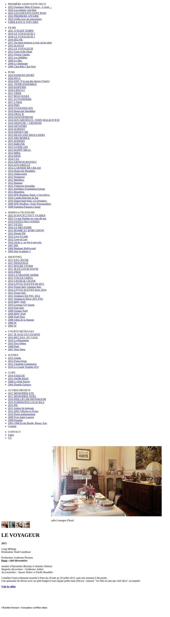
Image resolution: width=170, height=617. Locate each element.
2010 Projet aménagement (21, 414)
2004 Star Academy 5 (19, 251)
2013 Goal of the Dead (20, 51)
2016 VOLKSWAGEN (20, 108)
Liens (11, 434)
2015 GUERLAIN (18, 147)
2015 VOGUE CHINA (20, 278)
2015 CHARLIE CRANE (22, 281)
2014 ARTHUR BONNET (22, 162)
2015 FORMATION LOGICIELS (26, 402)
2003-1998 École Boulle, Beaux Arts (27, 423)
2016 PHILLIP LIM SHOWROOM (27, 399)
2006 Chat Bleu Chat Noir (22, 66)
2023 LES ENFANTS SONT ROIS (27, 13)
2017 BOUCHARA (18, 96)
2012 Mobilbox (16, 179)
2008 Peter (13, 346)
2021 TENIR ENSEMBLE (22, 84)
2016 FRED (14, 272)
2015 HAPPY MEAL (19, 150)
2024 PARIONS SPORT (21, 75)
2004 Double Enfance (19, 384)
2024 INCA (14, 78)
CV (10, 437)
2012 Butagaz (15, 182)
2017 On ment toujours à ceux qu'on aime (30, 42)
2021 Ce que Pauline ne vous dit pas (27, 218)
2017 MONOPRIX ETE (21, 393)
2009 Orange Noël (18, 310)
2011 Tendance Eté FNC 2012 (24, 295)
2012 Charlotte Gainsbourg (22, 364)
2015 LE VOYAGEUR (20, 48)
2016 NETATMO (17, 126)
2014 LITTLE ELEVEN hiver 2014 (27, 289)
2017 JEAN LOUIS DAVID (23, 269)
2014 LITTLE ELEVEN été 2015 (26, 283)
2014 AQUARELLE (19, 165)
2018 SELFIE (15, 39)
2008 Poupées (15, 420)
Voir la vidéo (8, 586)
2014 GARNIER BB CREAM (24, 168)
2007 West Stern (16, 349)
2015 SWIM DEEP (18, 378)
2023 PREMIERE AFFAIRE (23, 16)
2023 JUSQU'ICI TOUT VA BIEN (26, 215)
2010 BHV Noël (17, 301)
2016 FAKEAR (16, 375)
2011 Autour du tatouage (21, 408)
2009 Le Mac (15, 60)
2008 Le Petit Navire (19, 381)
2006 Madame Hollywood (22, 248)
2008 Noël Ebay (16, 316)
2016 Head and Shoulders (21, 111)
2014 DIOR (14, 156)
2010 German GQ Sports (21, 304)
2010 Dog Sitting (17, 343)
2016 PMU (14, 105)
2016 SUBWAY (16, 129)
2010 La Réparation (18, 340)
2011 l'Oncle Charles (19, 54)
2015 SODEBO (16, 141)
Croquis (12, 426)
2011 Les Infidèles (17, 57)
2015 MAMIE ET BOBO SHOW (26, 230)
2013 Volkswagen (17, 173)
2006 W (12, 322)
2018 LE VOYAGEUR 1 (21, 36)
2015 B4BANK (16, 144)
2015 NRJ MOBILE (19, 138)
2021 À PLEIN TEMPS (21, 30)
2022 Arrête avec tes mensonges (25, 19)
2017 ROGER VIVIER (20, 266)
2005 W (12, 325)
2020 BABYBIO (17, 87)
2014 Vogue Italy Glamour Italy (24, 286)
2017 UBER (14, 93)
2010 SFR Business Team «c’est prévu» (29, 194)
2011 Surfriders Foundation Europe (26, 188)
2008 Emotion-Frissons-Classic (24, 206)
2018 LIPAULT (16, 90)
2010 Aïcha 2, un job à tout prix (25, 242)
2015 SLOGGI (16, 45)
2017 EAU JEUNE (18, 260)
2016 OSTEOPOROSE (20, 117)
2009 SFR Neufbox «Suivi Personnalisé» (29, 203)
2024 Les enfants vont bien (22, 10)
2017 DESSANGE (18, 263)
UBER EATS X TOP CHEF (23, 22)
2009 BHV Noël (17, 313)
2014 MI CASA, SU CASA (23, 337)
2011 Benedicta (16, 191)
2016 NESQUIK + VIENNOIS (25, 123)
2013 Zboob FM (16, 233)
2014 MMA (14, 153)
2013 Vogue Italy (17, 292)
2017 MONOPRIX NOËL (22, 396)
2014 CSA (13, 159)
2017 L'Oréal (15, 102)
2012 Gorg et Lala (17, 239)
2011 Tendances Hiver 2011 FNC (25, 298)
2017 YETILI (15, 224)
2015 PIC (13, 405)
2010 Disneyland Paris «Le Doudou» (27, 200)
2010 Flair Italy (16, 307)
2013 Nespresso (16, 176)
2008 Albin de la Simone (21, 319)
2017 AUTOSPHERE (20, 99)
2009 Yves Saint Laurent (21, 417)
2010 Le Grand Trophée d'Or (23, 367)
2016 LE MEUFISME (20, 227)
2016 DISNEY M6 (18, 132)
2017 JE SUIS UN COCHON (24, 334)
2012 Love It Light (18, 236)
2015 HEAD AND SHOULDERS (26, 135)
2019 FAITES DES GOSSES (24, 221)
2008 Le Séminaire (18, 63)
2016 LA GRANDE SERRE (23, 275)
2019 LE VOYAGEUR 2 (21, 33)
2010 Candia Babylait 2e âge (23, 197)
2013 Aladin (14, 358)
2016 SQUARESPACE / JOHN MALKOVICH (33, 120)
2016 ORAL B (16, 114)
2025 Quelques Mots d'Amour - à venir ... (30, 7)
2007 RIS (13, 245)
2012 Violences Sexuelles (21, 185)
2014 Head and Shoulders (21, 170)
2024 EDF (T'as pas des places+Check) (28, 81)
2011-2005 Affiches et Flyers (23, 411)
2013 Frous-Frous (17, 361)
